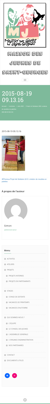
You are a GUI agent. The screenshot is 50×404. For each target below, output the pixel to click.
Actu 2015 (21, 106)
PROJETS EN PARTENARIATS (19, 281)
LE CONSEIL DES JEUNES (18, 329)
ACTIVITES (11, 259)
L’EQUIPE (12, 323)
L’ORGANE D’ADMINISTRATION (21, 340)
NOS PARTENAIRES (16, 345)
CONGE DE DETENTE (17, 297)
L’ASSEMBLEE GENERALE (18, 334)
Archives (12, 106)
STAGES (10, 291)
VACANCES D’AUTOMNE (18, 308)
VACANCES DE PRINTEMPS (19, 302)
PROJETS (10, 270)
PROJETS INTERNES (16, 276)
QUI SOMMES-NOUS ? (15, 317)
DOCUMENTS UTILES (15, 360)
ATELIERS (10, 264)
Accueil (4, 106)
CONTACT (11, 355)
